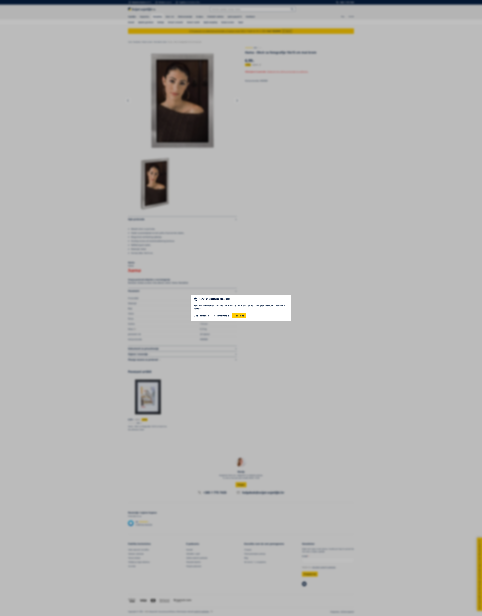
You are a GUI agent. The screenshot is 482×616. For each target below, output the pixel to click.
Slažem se (239, 315)
